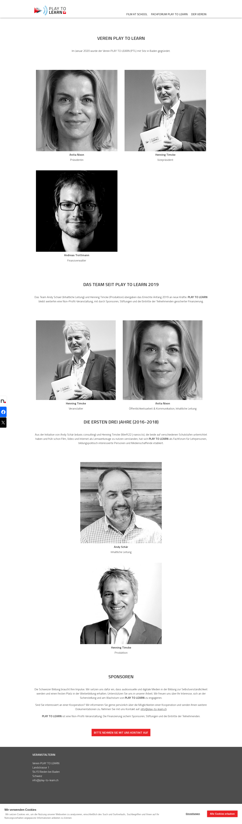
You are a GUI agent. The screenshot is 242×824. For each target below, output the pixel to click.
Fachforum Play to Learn (169, 14)
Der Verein (198, 14)
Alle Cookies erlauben (222, 814)
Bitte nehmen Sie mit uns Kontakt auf (121, 732)
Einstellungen (193, 814)
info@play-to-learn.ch (154, 709)
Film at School (136, 14)
